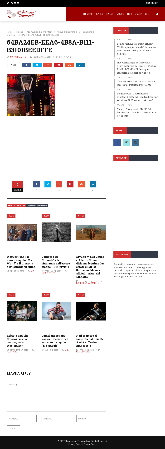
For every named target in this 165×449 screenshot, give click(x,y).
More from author (37, 205)
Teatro (99, 14)
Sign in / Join (152, 3)
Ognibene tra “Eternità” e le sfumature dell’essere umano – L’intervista (56, 261)
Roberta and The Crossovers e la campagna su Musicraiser (17, 340)
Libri (129, 14)
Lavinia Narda (48, 273)
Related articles (16, 205)
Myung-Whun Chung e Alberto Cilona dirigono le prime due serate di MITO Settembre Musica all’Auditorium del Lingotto (90, 267)
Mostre (120, 14)
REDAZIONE (12, 352)
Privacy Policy (75, 444)
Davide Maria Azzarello (88, 283)
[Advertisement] (56, 142)
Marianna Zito (18, 57)
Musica (138, 14)
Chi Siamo (88, 14)
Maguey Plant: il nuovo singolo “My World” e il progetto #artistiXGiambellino (21, 261)
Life (147, 14)
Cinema (109, 14)
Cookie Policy (90, 444)
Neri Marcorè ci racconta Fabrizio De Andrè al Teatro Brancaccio (90, 340)
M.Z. (33, 271)
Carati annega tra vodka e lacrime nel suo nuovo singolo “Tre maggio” (55, 340)
